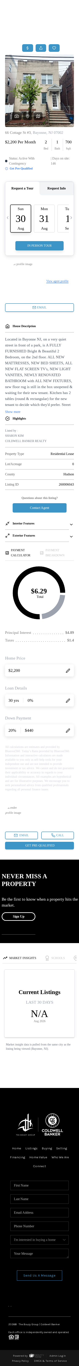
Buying (47, 1148)
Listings (31, 1148)
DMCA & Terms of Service (50, 1360)
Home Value (38, 1157)
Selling (61, 1148)
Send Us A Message (39, 1275)
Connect (39, 1166)
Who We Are (60, 1157)
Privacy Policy (20, 1360)
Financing (17, 1157)
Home (58, 31)
